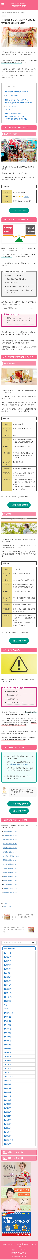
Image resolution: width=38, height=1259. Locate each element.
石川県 (8, 1025)
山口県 (8, 1096)
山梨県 (8, 1033)
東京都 (8, 1001)
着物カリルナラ (19, 5)
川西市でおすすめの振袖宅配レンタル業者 (18, 103)
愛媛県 (8, 1108)
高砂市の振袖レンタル (10, 876)
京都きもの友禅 (11, 106)
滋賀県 (8, 1056)
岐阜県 (8, 1041)
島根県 (8, 1084)
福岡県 (8, 1116)
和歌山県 (9, 1076)
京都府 (8, 1060)
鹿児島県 (9, 1140)
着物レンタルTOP (7, 1244)
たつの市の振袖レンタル (11, 889)
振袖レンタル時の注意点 (13, 113)
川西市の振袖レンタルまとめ (14, 116)
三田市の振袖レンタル (10, 868)
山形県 (8, 973)
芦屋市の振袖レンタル (10, 872)
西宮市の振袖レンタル (10, 844)
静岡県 (8, 1045)
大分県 (8, 1132)
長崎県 (8, 1124)
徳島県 (8, 1100)
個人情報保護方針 (28, 1244)
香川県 (8, 1104)
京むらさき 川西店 (12, 95)
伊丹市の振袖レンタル (10, 864)
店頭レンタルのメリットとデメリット (17, 100)
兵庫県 (5, 903)
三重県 (8, 1053)
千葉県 (8, 997)
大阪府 (8, 1064)
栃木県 (8, 985)
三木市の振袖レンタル (10, 884)
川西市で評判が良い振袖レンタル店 (16, 92)
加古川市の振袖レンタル (11, 856)
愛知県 (8, 1049)
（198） (26, 197)
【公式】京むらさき (19, 210)
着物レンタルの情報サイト (19, 1250)
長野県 (8, 1037)
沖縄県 (8, 1144)
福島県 (8, 977)
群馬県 (8, 989)
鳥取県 (8, 1080)
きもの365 (9, 109)
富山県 (8, 1021)
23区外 (6, 1009)
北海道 (8, 953)
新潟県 (8, 1017)
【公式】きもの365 (19, 641)
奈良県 (8, 1072)
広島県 (8, 1092)
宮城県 (8, 969)
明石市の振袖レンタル (10, 852)
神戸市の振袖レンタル (10, 836)
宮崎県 (8, 1136)
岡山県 (8, 1088)
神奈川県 (9, 1013)
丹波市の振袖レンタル (10, 893)
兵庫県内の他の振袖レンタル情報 (16, 119)
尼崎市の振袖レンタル (10, 848)
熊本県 (8, 1128)
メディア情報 (17, 1244)
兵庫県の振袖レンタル (10, 831)
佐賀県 (8, 1120)
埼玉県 (8, 993)
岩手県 (8, 961)
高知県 (8, 1112)
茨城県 (8, 981)
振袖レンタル (7, 906)
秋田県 (8, 965)
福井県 (8, 1029)
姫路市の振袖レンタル (10, 840)
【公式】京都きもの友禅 (19, 505)
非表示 (13, 86)
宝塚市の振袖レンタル (10, 860)
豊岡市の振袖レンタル (10, 880)
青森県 (8, 957)
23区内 (6, 1005)
